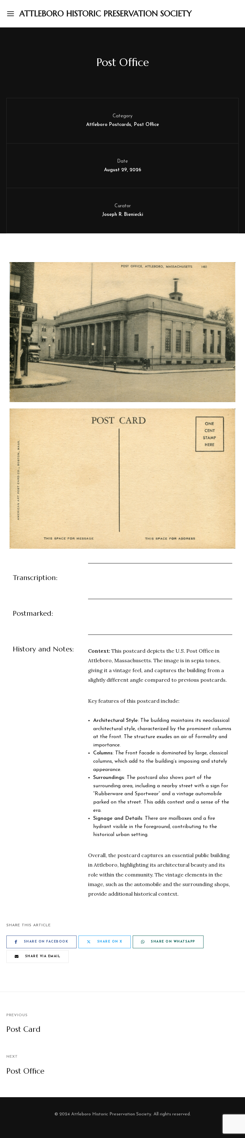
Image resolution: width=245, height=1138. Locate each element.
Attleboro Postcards (108, 124)
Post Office (146, 124)
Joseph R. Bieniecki (122, 214)
